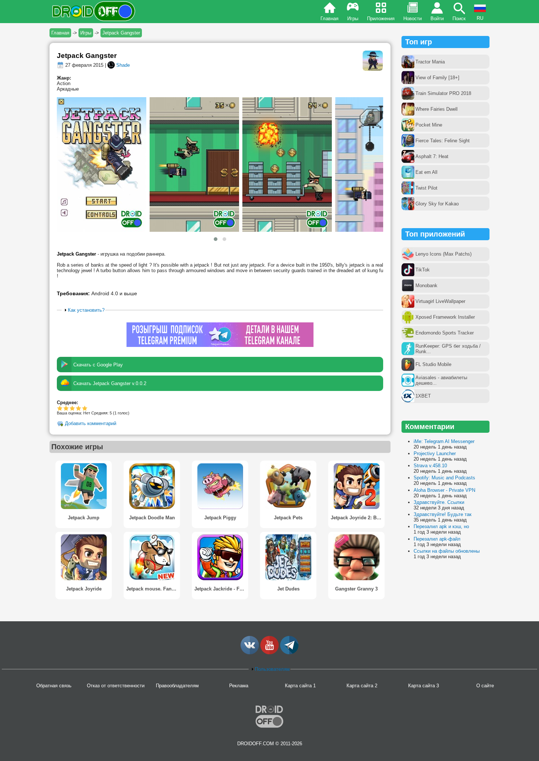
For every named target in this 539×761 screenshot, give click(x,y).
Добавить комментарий (90, 424)
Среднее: (67, 402)
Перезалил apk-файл (437, 539)
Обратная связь (54, 685)
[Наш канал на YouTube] (269, 652)
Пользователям (272, 669)
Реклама (238, 685)
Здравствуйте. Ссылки (439, 502)
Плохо (60, 408)
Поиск (459, 18)
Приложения (381, 18)
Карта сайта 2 (361, 685)
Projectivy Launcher (435, 453)
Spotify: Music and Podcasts (444, 477)
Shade (123, 65)
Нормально (66, 408)
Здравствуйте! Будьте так (443, 514)
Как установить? (86, 310)
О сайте (485, 685)
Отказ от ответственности (115, 685)
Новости (412, 18)
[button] (215, 239)
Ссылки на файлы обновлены (447, 551)
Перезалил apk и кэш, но (441, 526)
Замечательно (79, 408)
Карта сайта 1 (300, 685)
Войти (437, 18)
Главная (329, 18)
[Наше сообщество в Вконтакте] (250, 652)
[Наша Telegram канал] (289, 652)
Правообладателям (177, 685)
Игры (352, 18)
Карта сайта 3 (423, 685)
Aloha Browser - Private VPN (444, 490)
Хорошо (72, 408)
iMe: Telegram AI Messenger (444, 441)
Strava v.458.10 (430, 465)
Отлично (85, 408)
